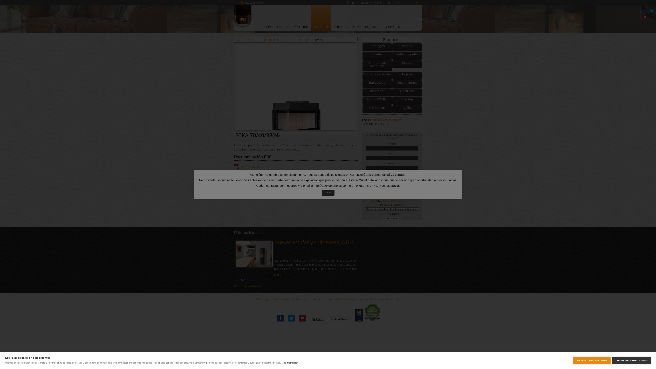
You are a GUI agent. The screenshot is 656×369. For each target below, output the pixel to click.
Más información (290, 362)
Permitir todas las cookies (592, 360)
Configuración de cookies (631, 360)
